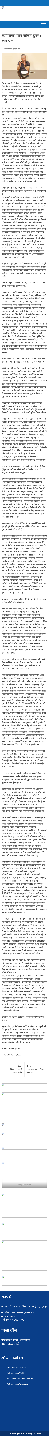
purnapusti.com (33, 1433)
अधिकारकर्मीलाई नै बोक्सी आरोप (15, 1069)
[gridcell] (24, 1348)
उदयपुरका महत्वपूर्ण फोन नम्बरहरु (35, 1069)
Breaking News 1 (16, 1055)
